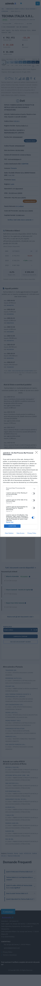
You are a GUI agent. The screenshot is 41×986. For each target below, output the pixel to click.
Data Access (20, 533)
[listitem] (20, 488)
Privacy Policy (31, 533)
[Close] (37, 453)
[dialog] (20, 493)
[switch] (33, 493)
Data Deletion (9, 533)
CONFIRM (12, 526)
